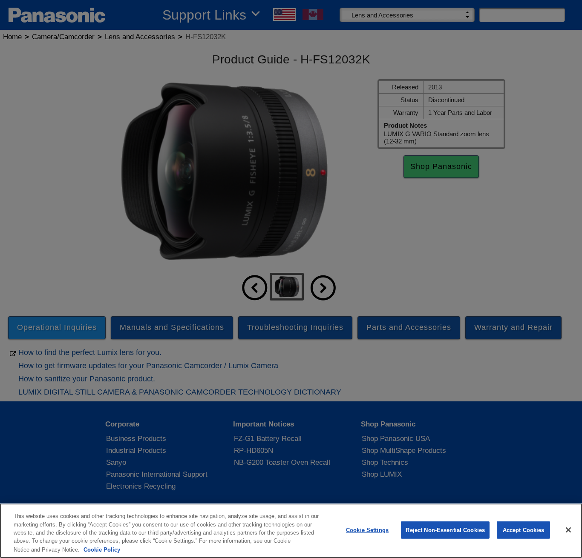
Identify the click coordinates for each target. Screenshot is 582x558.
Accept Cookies (524, 530)
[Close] (568, 530)
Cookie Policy (102, 549)
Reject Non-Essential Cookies (445, 530)
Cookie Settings (367, 530)
